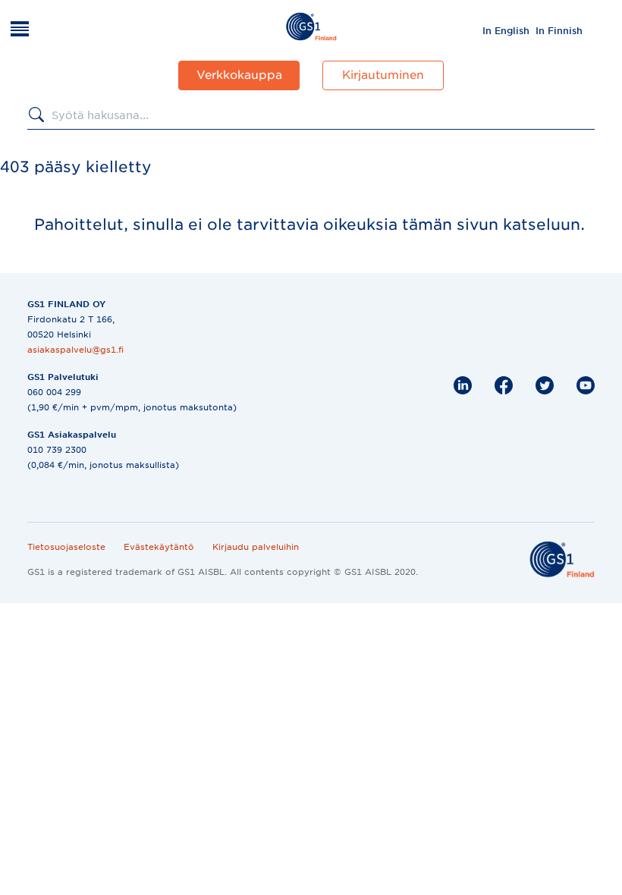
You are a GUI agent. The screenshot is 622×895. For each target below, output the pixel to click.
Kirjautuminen (383, 75)
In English (505, 30)
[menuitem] (505, 30)
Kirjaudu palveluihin (255, 547)
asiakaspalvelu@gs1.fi (75, 349)
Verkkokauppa (239, 75)
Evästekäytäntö (159, 547)
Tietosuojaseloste (66, 547)
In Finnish (559, 30)
